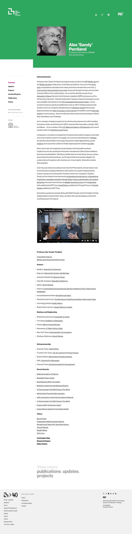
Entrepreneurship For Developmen (61, 364)
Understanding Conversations (60, 332)
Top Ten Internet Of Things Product (65, 353)
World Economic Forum (59, 130)
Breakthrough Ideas (63, 295)
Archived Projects (14, 94)
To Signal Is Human (58, 277)
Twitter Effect (54, 349)
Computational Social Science (54, 289)
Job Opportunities (26, 503)
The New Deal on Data (62, 299)
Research (6, 502)
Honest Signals (57, 336)
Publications (12, 98)
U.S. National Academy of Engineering (76, 127)
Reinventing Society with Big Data (57, 273)
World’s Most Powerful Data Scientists (51, 393)
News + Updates (8, 500)
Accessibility (106, 505)
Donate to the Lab (108, 507)
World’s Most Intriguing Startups (60, 357)
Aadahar (40, 144)
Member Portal (8, 522)
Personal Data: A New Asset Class (83, 299)
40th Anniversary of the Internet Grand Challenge (55, 397)
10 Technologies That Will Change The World (53, 389)
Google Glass (67, 179)
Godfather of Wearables (54, 321)
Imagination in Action (62, 317)
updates (71, 471)
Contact (23, 506)
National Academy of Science (47, 374)
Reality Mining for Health (63, 307)
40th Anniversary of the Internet (64, 111)
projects (45, 475)
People (6, 513)
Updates (11, 86)
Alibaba (93, 138)
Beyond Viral (41, 419)
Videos (6, 519)
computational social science (76, 176)
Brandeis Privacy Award (45, 378)
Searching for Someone (52, 269)
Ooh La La (40, 433)
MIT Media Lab (90, 82)
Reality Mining (57, 303)
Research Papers (43, 441)
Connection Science (44, 257)
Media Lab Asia (45, 84)
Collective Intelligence (73, 289)
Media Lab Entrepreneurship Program (51, 260)
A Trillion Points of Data (54, 328)
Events (10, 102)
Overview (11, 83)
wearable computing (53, 179)
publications (49, 471)
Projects (11, 90)
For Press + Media (9, 524)
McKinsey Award (78, 108)
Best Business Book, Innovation (48, 382)
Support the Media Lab (10, 508)
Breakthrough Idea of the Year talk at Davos (53, 424)
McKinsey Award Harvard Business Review (52, 386)
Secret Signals (48, 285)
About (5, 505)
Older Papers (42, 444)
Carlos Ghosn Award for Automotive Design (53, 409)
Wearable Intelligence (60, 281)
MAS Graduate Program (10, 511)
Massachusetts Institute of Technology (113, 501)
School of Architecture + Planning (112, 502)
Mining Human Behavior (51, 325)
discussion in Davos (44, 96)
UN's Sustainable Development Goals (75, 102)
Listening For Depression (50, 360)
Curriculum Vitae (43, 438)
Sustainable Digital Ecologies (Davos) (50, 421)
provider (91, 144)
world (64, 138)
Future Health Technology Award (49, 405)
